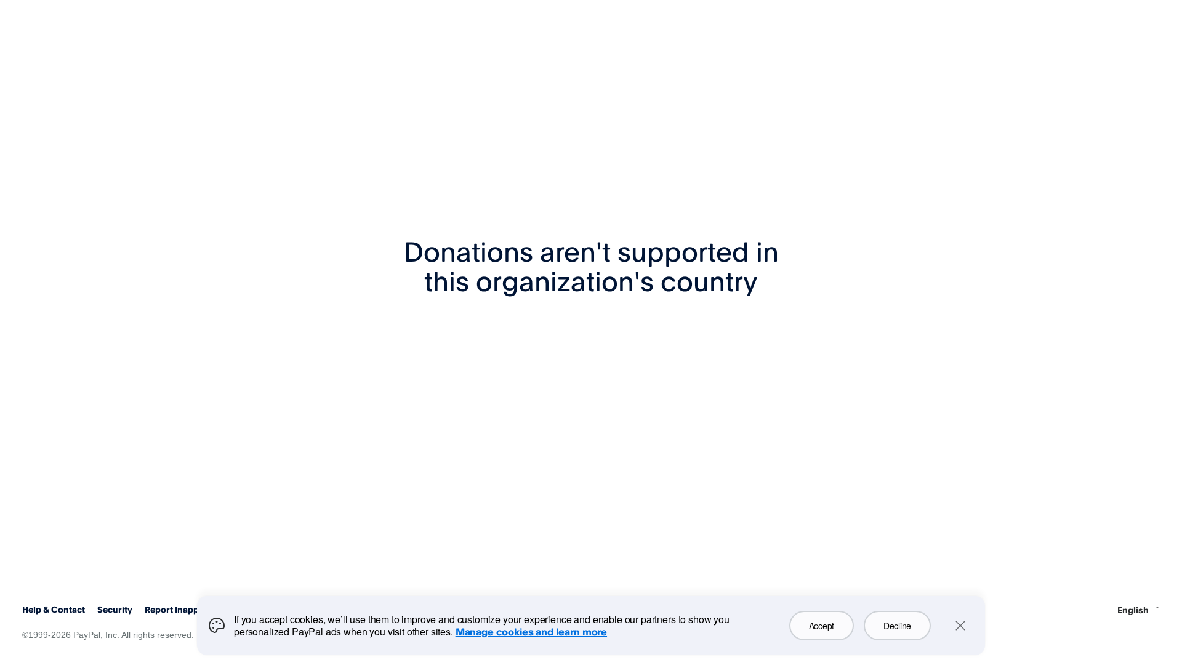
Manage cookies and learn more (531, 632)
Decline (897, 625)
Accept (821, 625)
